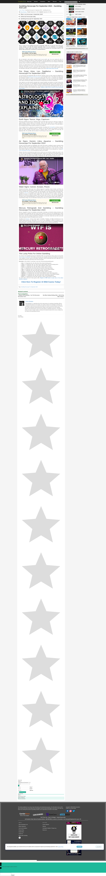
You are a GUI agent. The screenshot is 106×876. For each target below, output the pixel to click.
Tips (60, 1)
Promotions (42, 1)
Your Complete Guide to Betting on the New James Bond (80, 76)
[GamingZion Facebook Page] (67, 810)
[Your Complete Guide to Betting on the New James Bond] (69, 76)
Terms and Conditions (23, 828)
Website (31, 790)
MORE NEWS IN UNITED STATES (77, 94)
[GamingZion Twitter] (73, 810)
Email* (31, 788)
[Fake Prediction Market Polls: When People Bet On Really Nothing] (69, 66)
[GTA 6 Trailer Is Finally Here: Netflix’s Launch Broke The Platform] (69, 71)
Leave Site (98, 846)
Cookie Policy (21, 831)
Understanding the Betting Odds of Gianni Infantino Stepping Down (80, 80)
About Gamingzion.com (23, 824)
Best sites (29, 1)
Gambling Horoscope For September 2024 (29, 286)
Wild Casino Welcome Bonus (29, 52)
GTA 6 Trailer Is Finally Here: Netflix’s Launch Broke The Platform (79, 71)
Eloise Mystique (24, 11)
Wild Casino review (55, 54)
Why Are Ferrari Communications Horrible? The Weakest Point (80, 85)
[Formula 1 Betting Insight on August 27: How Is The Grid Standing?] (69, 91)
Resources (45, 829)
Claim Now (55, 52)
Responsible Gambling (23, 835)
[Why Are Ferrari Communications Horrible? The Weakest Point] (69, 86)
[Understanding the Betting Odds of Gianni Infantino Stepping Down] (69, 81)
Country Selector (46, 824)
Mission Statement (22, 826)
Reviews (36, 1)
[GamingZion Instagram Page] (70, 810)
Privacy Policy (21, 829)
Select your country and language (71, 1)
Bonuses (55, 1)
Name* (31, 787)
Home (20, 10)
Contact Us (21, 833)
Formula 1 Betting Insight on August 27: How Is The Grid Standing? (79, 90)
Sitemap (44, 826)
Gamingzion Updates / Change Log (49, 828)
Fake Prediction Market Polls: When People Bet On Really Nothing (79, 66)
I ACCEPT (79, 846)
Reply (1, 872)
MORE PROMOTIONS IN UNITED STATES (77, 48)
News (49, 1)
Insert (13, 875)
